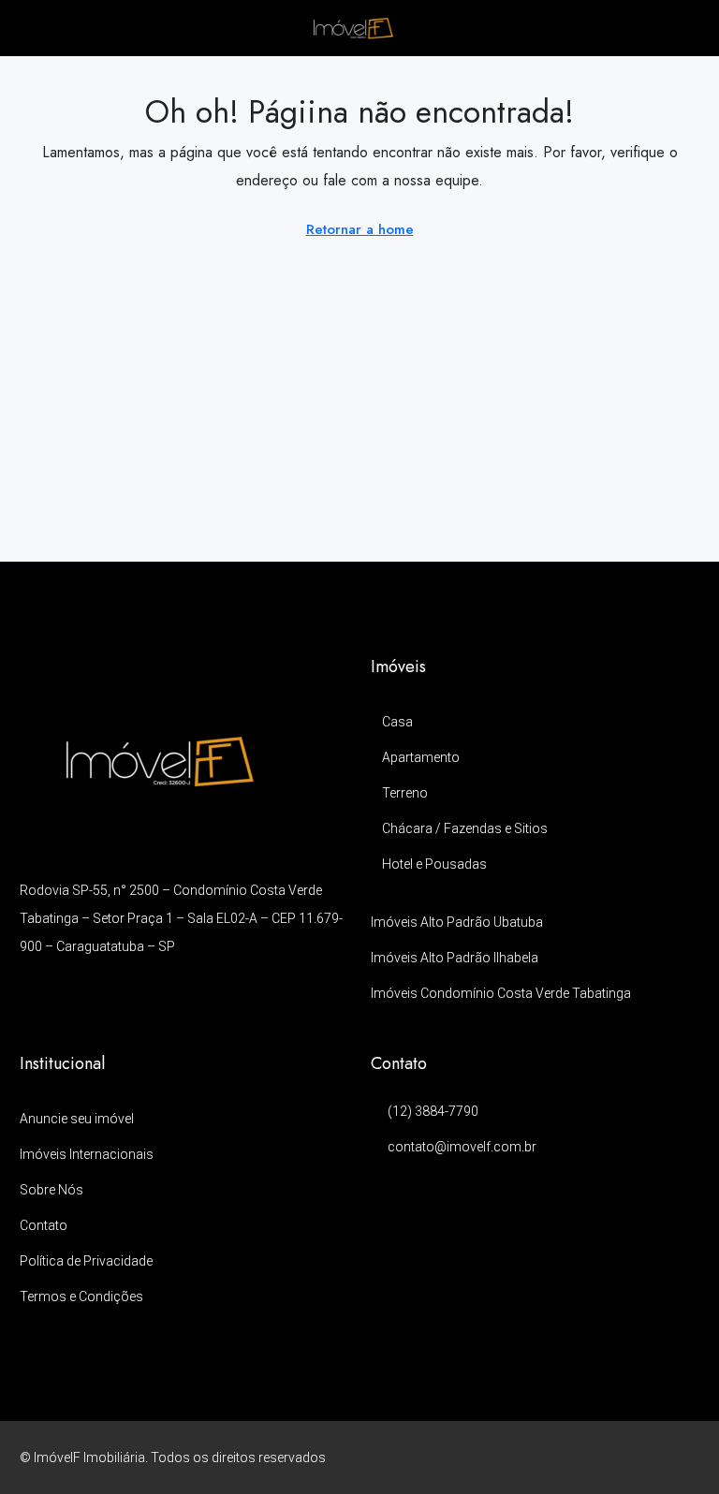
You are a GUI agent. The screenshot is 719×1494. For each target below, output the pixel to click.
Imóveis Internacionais (87, 1154)
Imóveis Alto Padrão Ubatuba (457, 922)
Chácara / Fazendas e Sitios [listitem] (465, 828)
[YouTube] (650, 1457)
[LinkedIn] (617, 1457)
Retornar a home (360, 229)
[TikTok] (683, 1457)
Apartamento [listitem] (421, 757)
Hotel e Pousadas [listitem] (434, 864)
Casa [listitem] (397, 721)
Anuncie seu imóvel (77, 1118)
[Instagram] (585, 1457)
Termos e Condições (81, 1296)
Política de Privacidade (86, 1260)
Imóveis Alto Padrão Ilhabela (454, 957)
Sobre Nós (51, 1189)
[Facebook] (552, 1457)
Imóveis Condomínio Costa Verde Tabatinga (501, 993)
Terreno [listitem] (405, 792)
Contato (43, 1225)
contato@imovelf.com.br (462, 1146)
